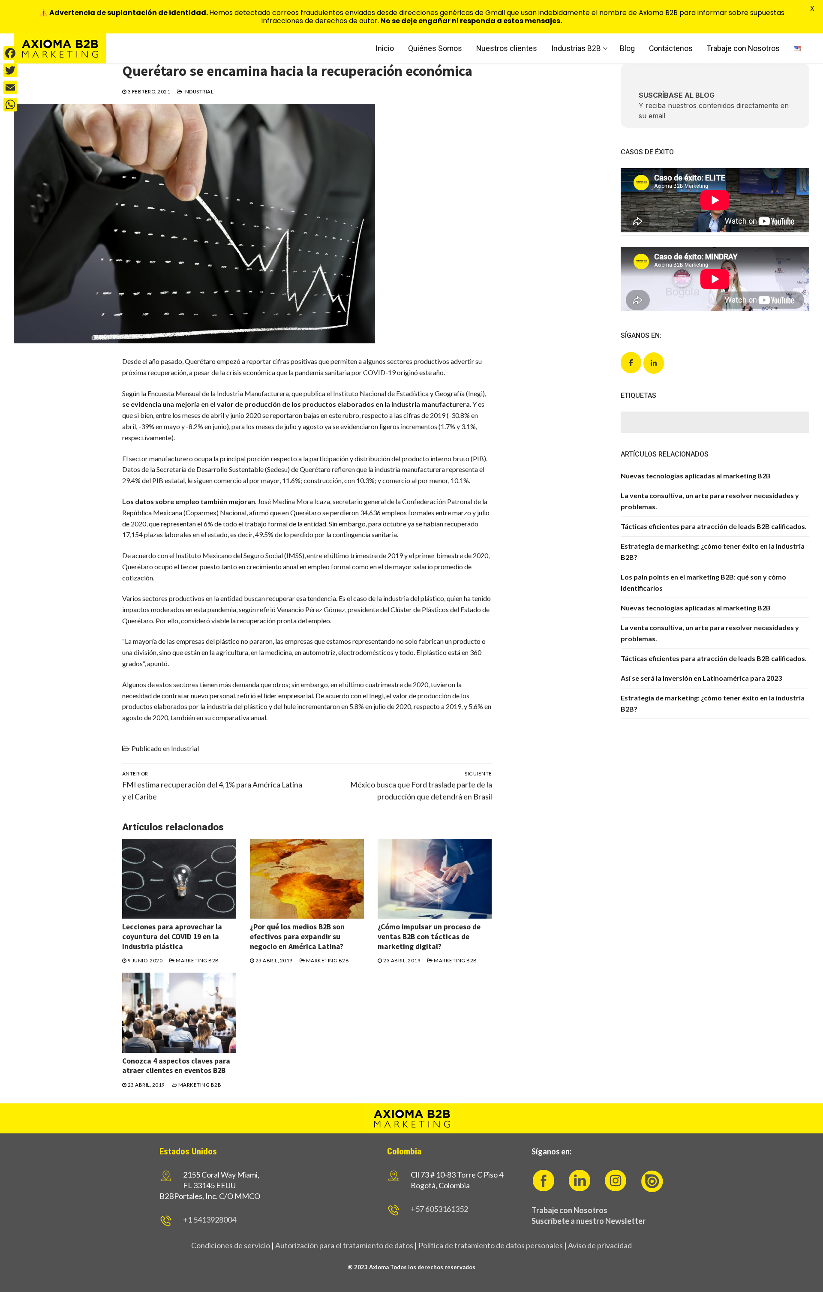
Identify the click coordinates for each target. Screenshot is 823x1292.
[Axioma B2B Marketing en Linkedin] (653, 363)
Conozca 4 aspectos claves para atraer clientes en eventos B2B (176, 1066)
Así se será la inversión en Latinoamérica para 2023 (701, 678)
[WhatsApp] (10, 104)
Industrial (198, 91)
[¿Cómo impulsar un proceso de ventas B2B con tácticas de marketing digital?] (435, 879)
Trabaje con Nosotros (569, 1210)
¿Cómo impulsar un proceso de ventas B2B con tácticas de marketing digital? (429, 936)
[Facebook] (10, 53)
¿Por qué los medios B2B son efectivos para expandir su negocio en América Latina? (297, 936)
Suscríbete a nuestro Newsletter (589, 1221)
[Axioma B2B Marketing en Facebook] (631, 362)
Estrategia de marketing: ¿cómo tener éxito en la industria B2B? (713, 551)
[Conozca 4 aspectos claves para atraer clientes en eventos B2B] (179, 1012)
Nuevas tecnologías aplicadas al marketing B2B (696, 476)
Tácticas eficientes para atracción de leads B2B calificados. (714, 526)
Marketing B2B (197, 960)
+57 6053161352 (439, 1209)
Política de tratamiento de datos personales (490, 1245)
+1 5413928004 (209, 1219)
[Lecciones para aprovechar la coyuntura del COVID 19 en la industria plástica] (179, 879)
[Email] (10, 87)
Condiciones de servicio (230, 1245)
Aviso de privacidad (600, 1245)
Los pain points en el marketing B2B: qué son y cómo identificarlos (703, 582)
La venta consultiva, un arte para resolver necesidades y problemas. (710, 501)
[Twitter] (10, 70)
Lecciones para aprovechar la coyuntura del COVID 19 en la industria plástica (172, 936)
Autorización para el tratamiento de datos (343, 1245)
